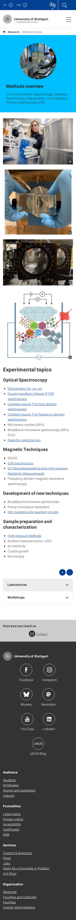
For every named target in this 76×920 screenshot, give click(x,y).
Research (13, 31)
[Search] (64, 5)
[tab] (38, 585)
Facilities (9, 902)
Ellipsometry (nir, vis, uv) (25, 388)
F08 (19, 4)
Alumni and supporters (19, 790)
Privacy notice (13, 819)
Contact (41, 634)
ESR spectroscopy (20, 463)
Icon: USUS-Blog (38, 744)
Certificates (11, 829)
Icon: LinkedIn (49, 719)
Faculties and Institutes (19, 897)
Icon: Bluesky (26, 694)
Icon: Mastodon (49, 694)
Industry (9, 795)
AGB (6, 834)
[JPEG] (38, 141)
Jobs (6, 863)
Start (4, 31)
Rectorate (10, 892)
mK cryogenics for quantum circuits (33, 512)
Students (9, 780)
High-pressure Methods (24, 535)
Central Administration (19, 907)
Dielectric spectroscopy (24, 440)
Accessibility (12, 824)
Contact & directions (17, 853)
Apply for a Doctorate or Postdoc (26, 868)
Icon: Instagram (49, 670)
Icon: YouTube (27, 719)
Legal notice (11, 814)
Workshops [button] (16, 597)
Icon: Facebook (26, 670)
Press (7, 858)
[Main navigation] (68, 19)
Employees (11, 785)
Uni (5, 4)
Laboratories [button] (17, 584)
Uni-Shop (9, 873)
